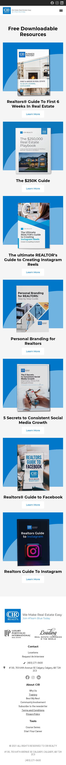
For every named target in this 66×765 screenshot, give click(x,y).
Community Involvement (33, 702)
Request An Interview (33, 656)
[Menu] (61, 10)
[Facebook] (27, 677)
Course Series (33, 727)
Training (33, 694)
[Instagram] (33, 677)
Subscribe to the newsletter (33, 706)
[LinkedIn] (39, 677)
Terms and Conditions (33, 710)
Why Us (33, 690)
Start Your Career (33, 731)
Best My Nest (33, 698)
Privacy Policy (33, 714)
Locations (33, 652)
